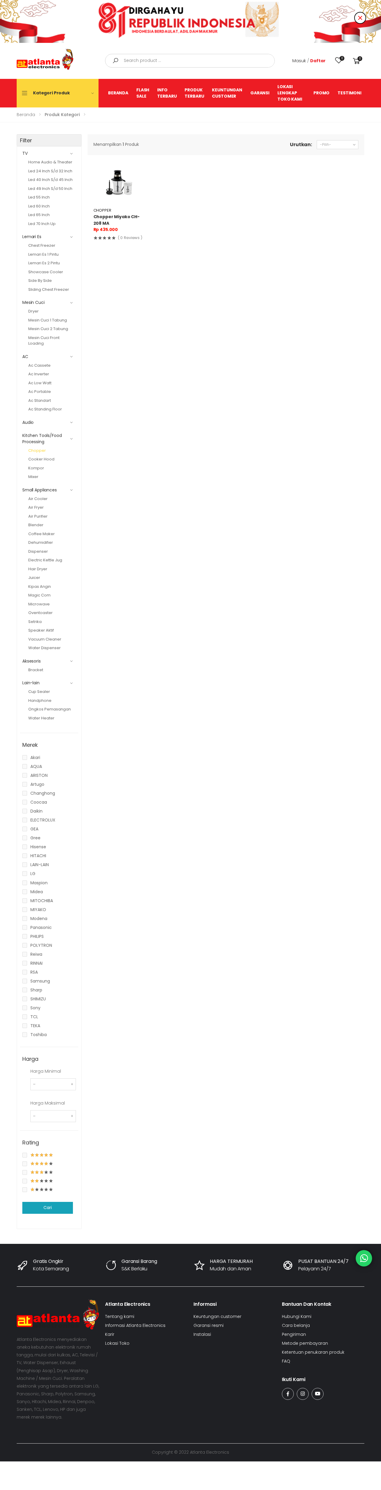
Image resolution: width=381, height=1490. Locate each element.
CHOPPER (102, 210)
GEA (34, 829)
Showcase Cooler (45, 272)
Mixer (33, 477)
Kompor (36, 468)
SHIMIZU (38, 999)
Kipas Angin (39, 586)
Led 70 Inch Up (42, 224)
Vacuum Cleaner (44, 639)
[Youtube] (318, 1394)
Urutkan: (301, 144)
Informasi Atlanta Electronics (135, 1325)
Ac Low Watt (39, 383)
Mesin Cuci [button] (33, 302)
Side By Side (40, 280)
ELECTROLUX (42, 820)
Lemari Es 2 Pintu (44, 263)
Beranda (26, 115)
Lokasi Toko (117, 1343)
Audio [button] (28, 422)
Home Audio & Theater (50, 162)
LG (32, 874)
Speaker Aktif (41, 630)
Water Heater (41, 718)
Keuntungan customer (217, 1316)
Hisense (38, 847)
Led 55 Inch (39, 197)
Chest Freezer (41, 245)
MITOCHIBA (41, 901)
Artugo (37, 784)
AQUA (36, 766)
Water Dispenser (44, 648)
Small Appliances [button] (39, 490)
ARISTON (39, 775)
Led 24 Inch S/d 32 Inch (50, 171)
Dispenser (38, 551)
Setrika (35, 621)
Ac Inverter (38, 374)
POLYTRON (41, 945)
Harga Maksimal (47, 1103)
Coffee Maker (41, 534)
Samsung (40, 981)
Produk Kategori (62, 115)
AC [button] (25, 357)
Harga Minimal (45, 1071)
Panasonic (41, 927)
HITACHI (38, 856)
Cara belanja (296, 1325)
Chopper (37, 450)
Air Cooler (38, 499)
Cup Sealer (39, 691)
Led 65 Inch (39, 215)
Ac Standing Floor (45, 409)
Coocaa (38, 802)
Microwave (39, 604)
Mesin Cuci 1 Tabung (47, 320)
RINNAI (36, 963)
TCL (34, 1017)
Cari (47, 1208)
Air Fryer (36, 507)
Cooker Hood (41, 459)
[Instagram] (303, 1394)
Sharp (36, 990)
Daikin (36, 811)
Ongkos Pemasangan (49, 709)
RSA (34, 972)
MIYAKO (38, 910)
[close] (360, 18)
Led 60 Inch (39, 206)
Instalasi (202, 1334)
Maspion (39, 883)
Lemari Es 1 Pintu (43, 254)
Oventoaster (40, 613)
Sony (35, 1008)
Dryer (33, 311)
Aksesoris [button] (31, 661)
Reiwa (36, 954)
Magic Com (39, 595)
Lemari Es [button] (31, 237)
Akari (35, 757)
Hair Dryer (37, 569)
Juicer (34, 577)
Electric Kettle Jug (45, 560)
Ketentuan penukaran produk (313, 1352)
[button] (356, 61)
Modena (38, 919)
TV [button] (25, 153)
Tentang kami (119, 1316)
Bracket (35, 670)
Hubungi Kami (296, 1316)
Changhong (42, 793)
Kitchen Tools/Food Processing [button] (42, 438)
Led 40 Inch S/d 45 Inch (50, 179)
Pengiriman (294, 1334)
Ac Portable (39, 391)
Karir (109, 1334)
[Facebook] (288, 1394)
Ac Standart (39, 400)
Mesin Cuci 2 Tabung (48, 329)
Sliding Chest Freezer (48, 289)
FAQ (286, 1361)
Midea (36, 892)
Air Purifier (38, 516)
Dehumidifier (40, 542)
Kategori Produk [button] (51, 93)
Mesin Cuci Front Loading (44, 340)
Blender (35, 525)
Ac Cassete (39, 365)
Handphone (39, 700)
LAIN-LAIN (39, 865)
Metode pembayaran (305, 1343)
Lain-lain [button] (31, 683)
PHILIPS (37, 936)
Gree (35, 838)
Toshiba (38, 1035)
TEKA (35, 1026)
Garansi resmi (208, 1325)
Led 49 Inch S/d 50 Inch (50, 188)
